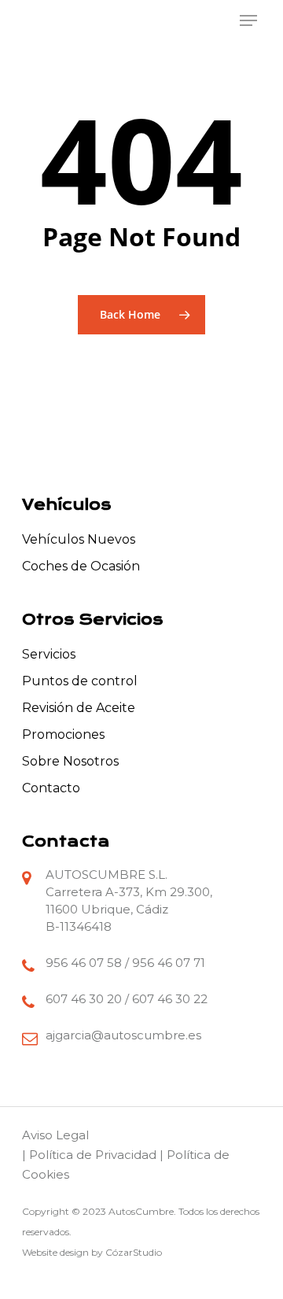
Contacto (51, 788)
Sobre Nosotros (70, 761)
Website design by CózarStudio (92, 1252)
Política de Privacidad (92, 1154)
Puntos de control (80, 680)
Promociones (63, 734)
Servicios (48, 654)
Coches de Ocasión (81, 566)
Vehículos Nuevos (78, 539)
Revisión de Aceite (78, 707)
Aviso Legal (55, 1134)
